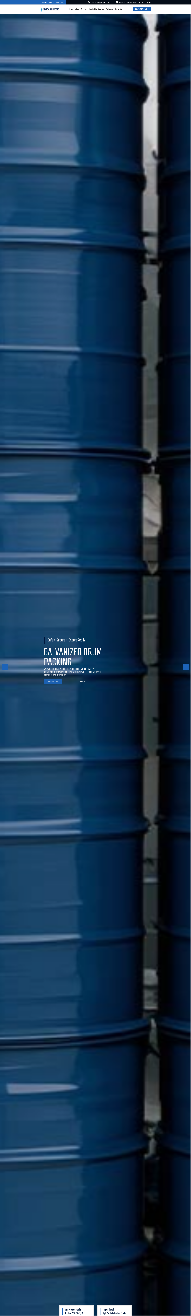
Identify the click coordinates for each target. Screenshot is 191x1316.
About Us (82, 681)
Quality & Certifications (96, 9)
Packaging (109, 9)
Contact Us (118, 9)
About (77, 9)
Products (84, 9)
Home (71, 9)
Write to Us (142, 9)
